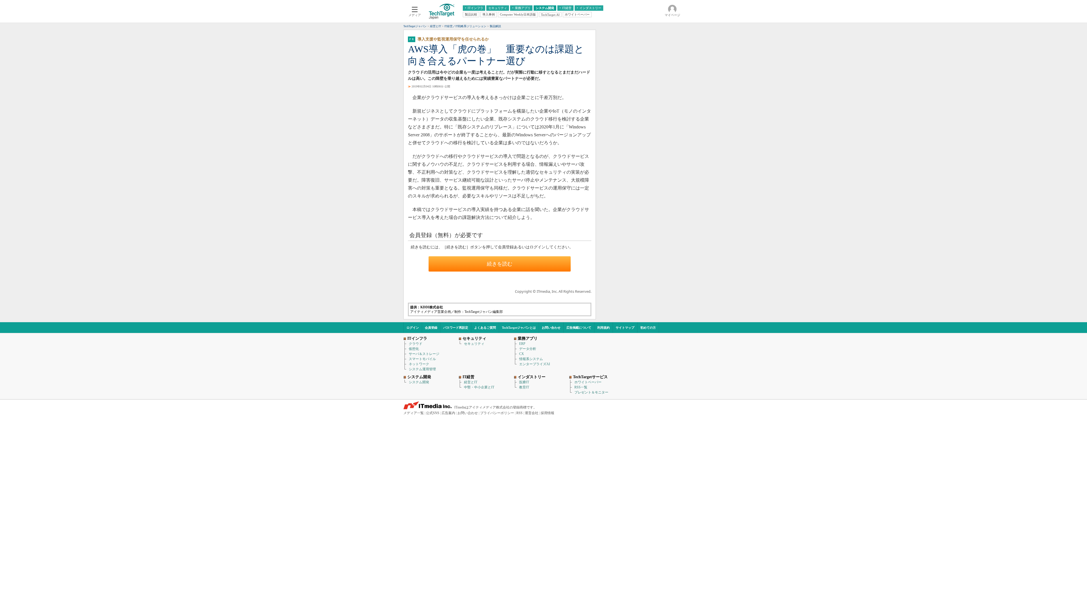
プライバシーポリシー (497, 413)
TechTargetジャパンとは (519, 327)
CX (521, 354)
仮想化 (414, 349)
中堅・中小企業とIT (479, 387)
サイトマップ (625, 327)
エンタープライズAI (534, 364)
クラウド (415, 344)
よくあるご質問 (485, 327)
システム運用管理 (422, 369)
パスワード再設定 (455, 327)
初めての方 (648, 327)
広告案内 (448, 413)
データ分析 (527, 349)
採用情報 (547, 413)
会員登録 (431, 327)
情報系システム (531, 359)
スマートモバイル (422, 359)
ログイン (412, 327)
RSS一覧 (580, 387)
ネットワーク (419, 364)
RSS (519, 413)
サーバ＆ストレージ (424, 354)
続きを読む (499, 264)
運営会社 (531, 413)
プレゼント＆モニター (591, 392)
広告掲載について (578, 327)
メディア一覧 (413, 413)
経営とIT (470, 382)
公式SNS (432, 413)
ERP (522, 344)
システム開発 (419, 382)
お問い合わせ (551, 327)
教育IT (524, 387)
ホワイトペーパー (588, 382)
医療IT (524, 382)
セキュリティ (474, 344)
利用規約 (603, 327)
